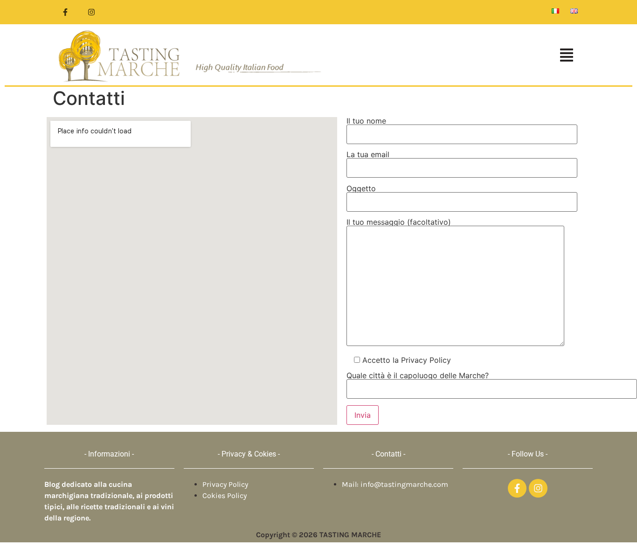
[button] (455, 56)
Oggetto (361, 189)
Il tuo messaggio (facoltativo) (398, 222)
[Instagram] (91, 12)
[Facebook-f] (65, 12)
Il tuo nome (366, 121)
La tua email (367, 155)
